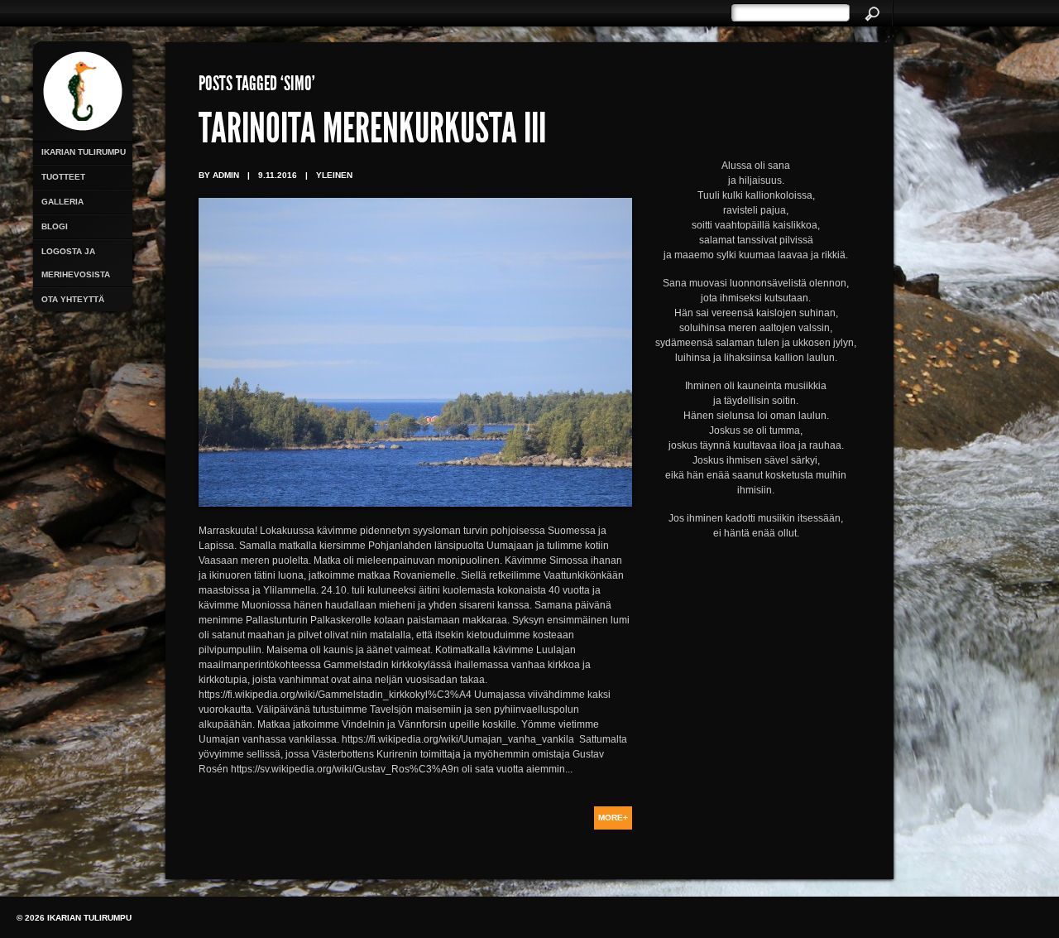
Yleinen (334, 175)
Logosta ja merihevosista (75, 263)
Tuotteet (63, 176)
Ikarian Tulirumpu (83, 151)
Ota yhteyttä (72, 299)
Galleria (62, 201)
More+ (613, 817)
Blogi (54, 226)
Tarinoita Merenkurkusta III (372, 132)
